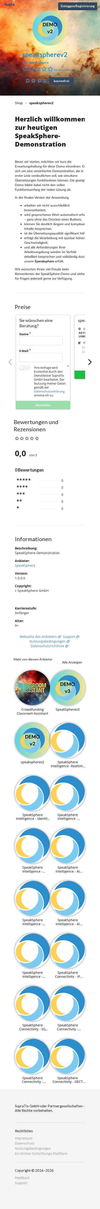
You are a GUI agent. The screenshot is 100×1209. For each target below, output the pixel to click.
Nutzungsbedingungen (48, 641)
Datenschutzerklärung (49, 391)
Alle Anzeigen (72, 662)
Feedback (22, 1178)
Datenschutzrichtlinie (48, 646)
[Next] (89, 362)
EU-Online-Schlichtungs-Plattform (41, 1153)
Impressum (24, 1138)
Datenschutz (24, 1143)
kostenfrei (61, 81)
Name (24, 334)
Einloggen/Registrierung (78, 6)
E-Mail (23, 351)
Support (69, 636)
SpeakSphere (25, 565)
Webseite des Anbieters (39, 636)
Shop (19, 103)
